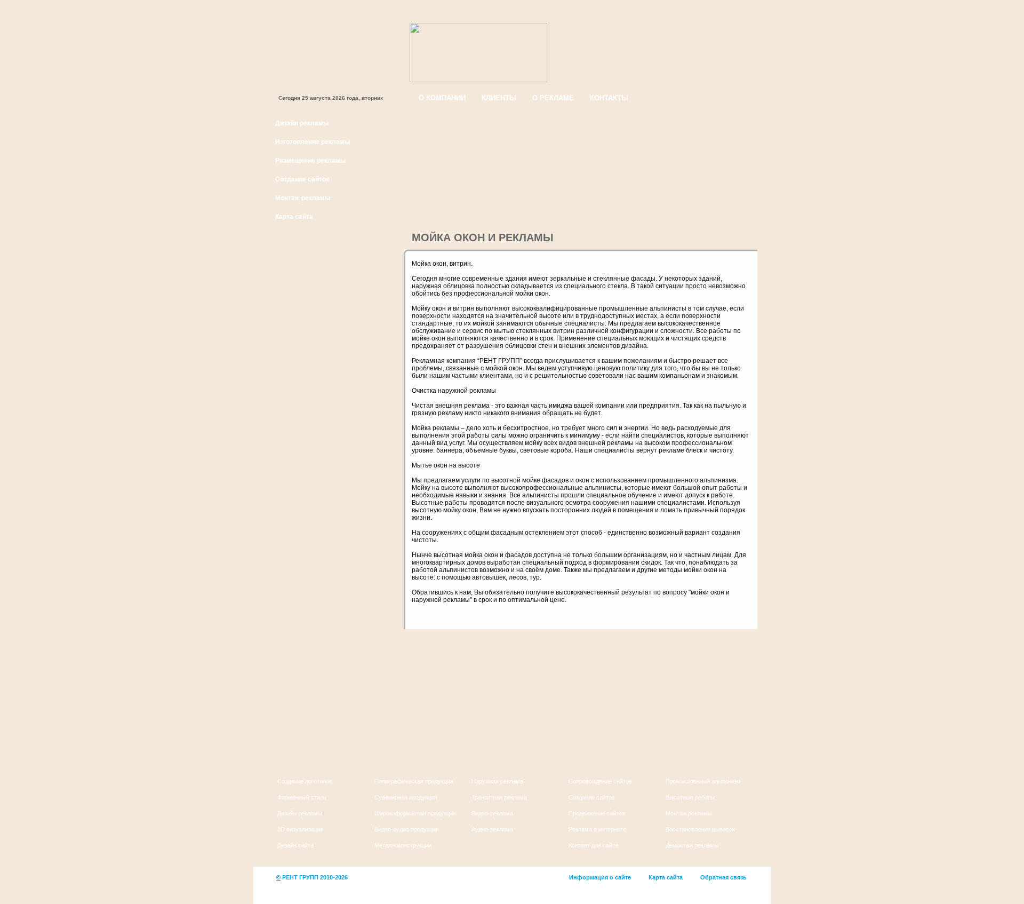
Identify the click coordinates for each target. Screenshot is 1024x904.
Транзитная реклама (499, 797)
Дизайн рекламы (302, 123)
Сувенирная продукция (405, 797)
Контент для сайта (593, 845)
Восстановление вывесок (700, 829)
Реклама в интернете (597, 829)
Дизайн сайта (295, 845)
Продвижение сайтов (597, 813)
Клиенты (499, 98)
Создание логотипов (304, 781)
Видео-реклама (492, 813)
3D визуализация (300, 829)
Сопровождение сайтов (600, 781)
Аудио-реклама (492, 829)
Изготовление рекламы (312, 142)
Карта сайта (294, 216)
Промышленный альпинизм (703, 781)
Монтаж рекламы (302, 198)
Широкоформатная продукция (415, 813)
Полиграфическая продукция (413, 781)
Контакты (609, 98)
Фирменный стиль (301, 797)
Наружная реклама (497, 781)
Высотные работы (690, 797)
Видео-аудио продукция (406, 829)
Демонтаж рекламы (692, 845)
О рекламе (553, 98)
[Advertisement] (332, 569)
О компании (442, 98)
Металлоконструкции (402, 845)
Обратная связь (723, 877)
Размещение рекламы (310, 160)
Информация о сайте (600, 877)
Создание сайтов (302, 179)
